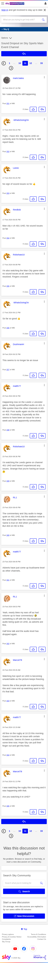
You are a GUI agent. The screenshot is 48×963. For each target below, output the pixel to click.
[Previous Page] (3, 63)
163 (7, 701)
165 (7, 806)
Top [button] (25, 929)
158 (7, 430)
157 (7, 370)
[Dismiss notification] (45, 10)
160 (7, 535)
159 (7, 481)
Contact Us (41, 939)
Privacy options (8, 934)
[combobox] (21, 20)
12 (30, 63)
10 (19, 63)
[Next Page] (11, 68)
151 (7, 103)
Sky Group (6, 942)
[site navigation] (2, 3)
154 (7, 238)
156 (7, 328)
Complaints (6, 939)
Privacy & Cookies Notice (11, 937)
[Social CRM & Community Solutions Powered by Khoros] (40, 957)
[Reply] (42, 109)
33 (41, 63)
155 (7, 286)
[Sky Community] (15, 4)
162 (7, 644)
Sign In (45, 4)
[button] (44, 77)
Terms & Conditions (38, 934)
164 (7, 755)
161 (7, 580)
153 (7, 193)
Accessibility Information (36, 937)
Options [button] (4, 38)
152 (7, 151)
